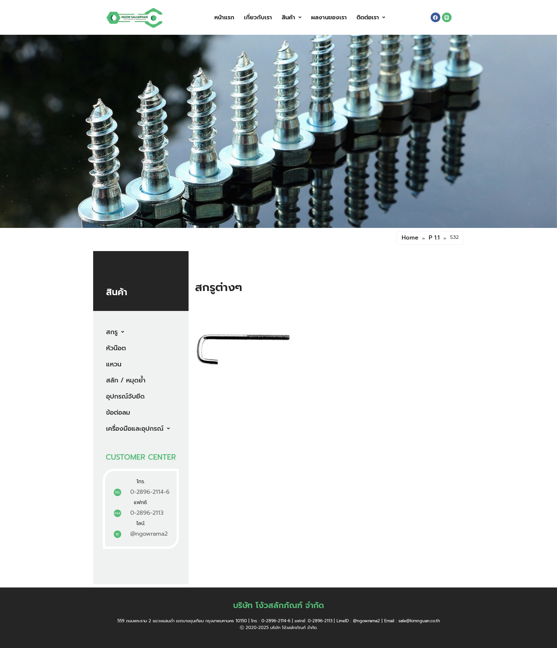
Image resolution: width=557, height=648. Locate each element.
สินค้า (288, 17)
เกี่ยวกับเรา (258, 17)
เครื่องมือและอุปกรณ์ (134, 428)
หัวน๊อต (116, 348)
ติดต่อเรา (368, 17)
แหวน (114, 364)
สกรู (112, 332)
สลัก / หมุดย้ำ (125, 380)
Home (410, 237)
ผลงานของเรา (329, 17)
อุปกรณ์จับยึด (125, 396)
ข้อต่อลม (118, 412)
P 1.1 (434, 237)
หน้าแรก (224, 17)
